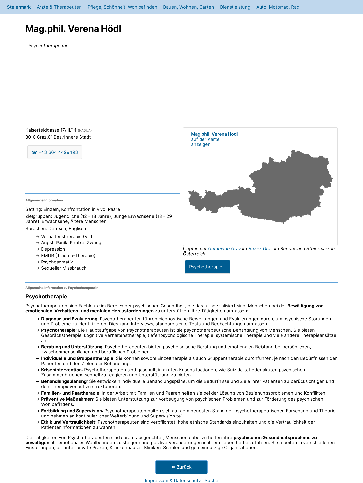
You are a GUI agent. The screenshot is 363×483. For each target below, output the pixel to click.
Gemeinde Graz (225, 248)
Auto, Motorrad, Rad (277, 7)
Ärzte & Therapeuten (59, 7)
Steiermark (19, 7)
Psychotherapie (205, 266)
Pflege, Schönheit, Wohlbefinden (122, 7)
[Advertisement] (181, 88)
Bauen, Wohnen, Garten (188, 7)
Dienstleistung (235, 7)
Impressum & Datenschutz (173, 480)
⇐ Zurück (181, 467)
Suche (211, 480)
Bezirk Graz (260, 248)
